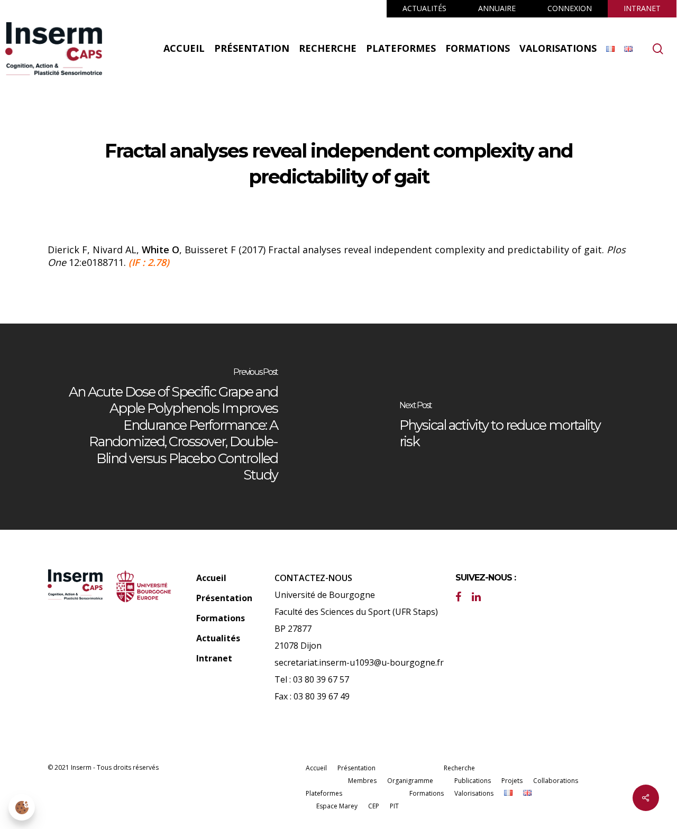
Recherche (459, 767)
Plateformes (324, 793)
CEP (373, 806)
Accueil (211, 578)
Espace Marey (337, 806)
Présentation (224, 598)
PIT (394, 806)
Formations (220, 618)
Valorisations (473, 793)
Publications (472, 780)
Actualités (218, 638)
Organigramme (410, 780)
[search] (658, 48)
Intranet (214, 658)
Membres (362, 780)
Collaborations (555, 780)
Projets (512, 780)
